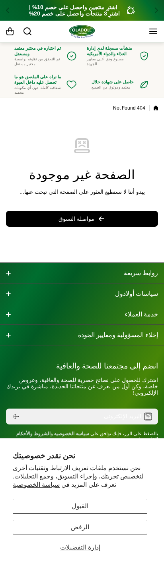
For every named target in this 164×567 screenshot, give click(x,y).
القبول (80, 506)
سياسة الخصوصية (36, 484)
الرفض (80, 527)
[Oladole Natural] (82, 31)
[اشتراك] (16, 416)
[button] (154, 10)
